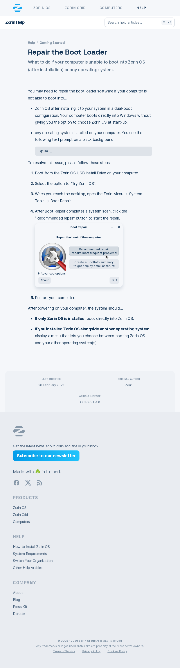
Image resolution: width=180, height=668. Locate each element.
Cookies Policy (117, 651)
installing (68, 108)
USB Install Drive (91, 173)
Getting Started (52, 42)
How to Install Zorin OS (31, 546)
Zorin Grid (75, 7)
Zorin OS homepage (19, 431)
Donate (19, 613)
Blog (16, 599)
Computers (111, 7)
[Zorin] (17, 8)
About (18, 592)
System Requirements (30, 553)
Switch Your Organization (32, 560)
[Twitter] (30, 482)
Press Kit (20, 606)
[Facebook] (18, 482)
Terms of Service (64, 651)
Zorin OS (42, 7)
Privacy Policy (91, 651)
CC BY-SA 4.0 (90, 402)
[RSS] (41, 482)
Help (141, 7)
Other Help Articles (28, 567)
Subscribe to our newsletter (46, 455)
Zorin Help (15, 22)
